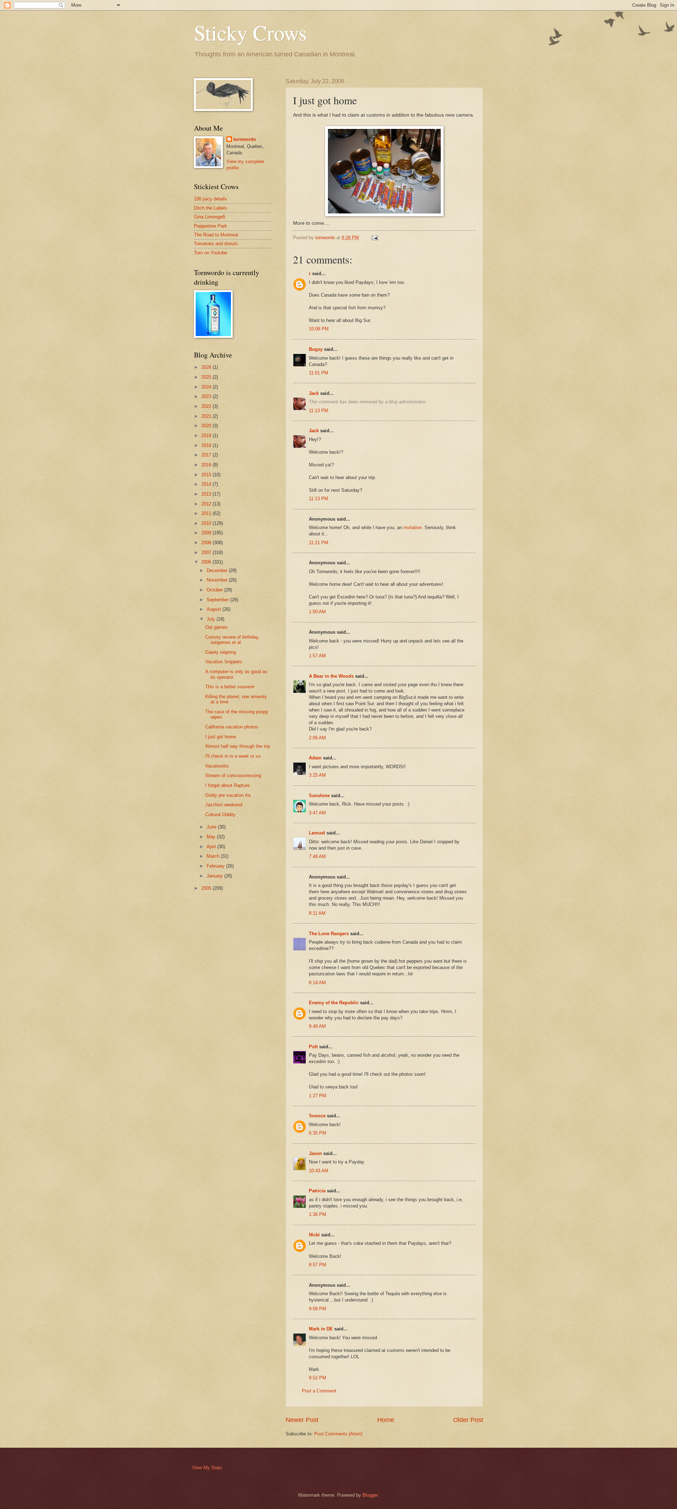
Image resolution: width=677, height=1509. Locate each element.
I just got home (220, 736)
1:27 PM (317, 1095)
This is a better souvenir (230, 686)
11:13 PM (318, 410)
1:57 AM (317, 655)
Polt (313, 1046)
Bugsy (316, 349)
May (212, 836)
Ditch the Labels (210, 208)
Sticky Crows (250, 32)
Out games (216, 627)
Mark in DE (321, 1328)
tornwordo (244, 139)
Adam (315, 757)
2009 (207, 532)
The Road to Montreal (216, 234)
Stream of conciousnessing (233, 775)
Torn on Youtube (210, 252)
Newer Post (302, 1419)
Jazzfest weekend (223, 804)
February (216, 866)
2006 (207, 562)
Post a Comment (319, 1390)
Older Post (468, 1419)
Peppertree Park (210, 226)
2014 (207, 484)
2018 (207, 445)
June (212, 827)
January (215, 875)
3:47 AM (317, 812)
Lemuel (317, 833)
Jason (315, 1153)
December (218, 570)
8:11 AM (317, 913)
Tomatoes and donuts (216, 243)
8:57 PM (317, 1264)
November (218, 580)
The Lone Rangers (329, 933)
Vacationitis (217, 766)
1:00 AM (317, 611)
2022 (207, 406)
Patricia (317, 1190)
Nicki (314, 1234)
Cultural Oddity (220, 814)
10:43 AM (318, 1170)
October (215, 589)
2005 (207, 888)
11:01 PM (318, 372)
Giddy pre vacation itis (228, 795)
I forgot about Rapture (227, 785)
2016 (207, 464)
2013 (207, 494)
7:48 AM (317, 856)
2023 (207, 396)
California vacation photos (231, 726)
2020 (207, 425)
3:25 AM (317, 775)
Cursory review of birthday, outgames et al (232, 639)
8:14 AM (317, 982)
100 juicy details (210, 198)
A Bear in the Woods (331, 676)
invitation (412, 527)
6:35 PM (317, 1133)
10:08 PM (319, 328)
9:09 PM (317, 1308)
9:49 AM (317, 1026)
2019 (207, 435)
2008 (207, 542)
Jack (314, 393)
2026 (207, 367)
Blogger (370, 1495)
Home (385, 1419)
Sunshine (319, 795)
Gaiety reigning (220, 652)
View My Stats (207, 1467)
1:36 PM (317, 1214)
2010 (207, 523)
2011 (207, 513)
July (211, 619)
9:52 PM (317, 1377)
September (218, 599)
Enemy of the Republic (334, 1002)
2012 (207, 504)
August (214, 609)
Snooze (317, 1115)
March (214, 856)
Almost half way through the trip (237, 746)
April (212, 846)
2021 (207, 416)
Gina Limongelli (209, 216)
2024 (207, 387)
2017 (207, 455)
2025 (207, 377)
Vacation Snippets (223, 661)
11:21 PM (318, 542)
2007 (207, 552)
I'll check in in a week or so (233, 756)
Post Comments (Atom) (338, 1433)
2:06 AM (317, 737)
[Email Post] (374, 237)
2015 (207, 474)
